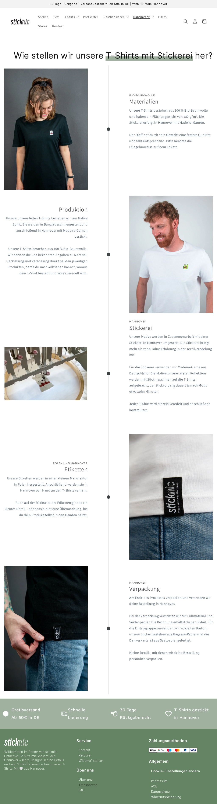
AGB (154, 786)
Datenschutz (160, 791)
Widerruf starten (91, 760)
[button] (71, 16)
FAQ (82, 790)
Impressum (159, 781)
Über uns (85, 779)
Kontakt (84, 750)
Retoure (84, 755)
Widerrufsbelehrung (166, 797)
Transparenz (88, 785)
